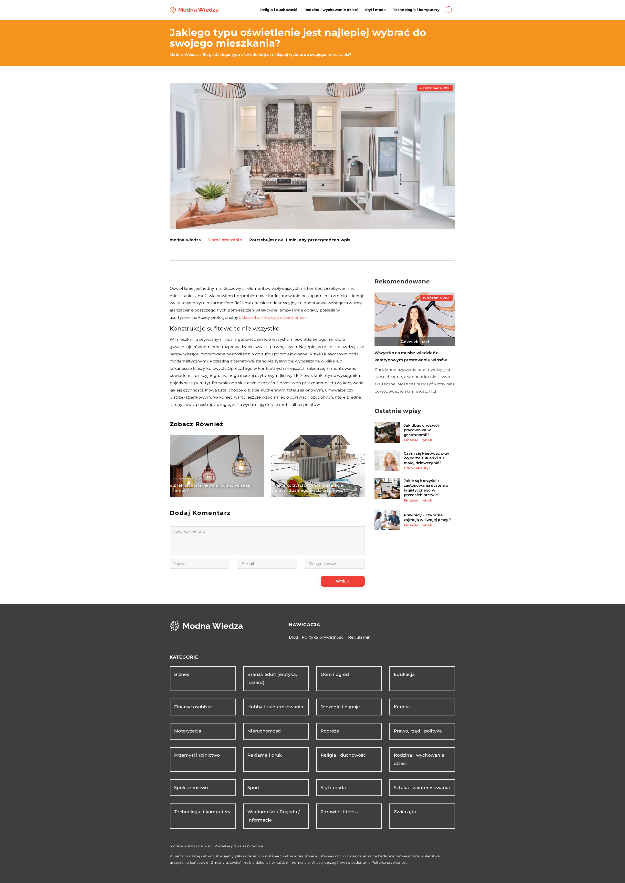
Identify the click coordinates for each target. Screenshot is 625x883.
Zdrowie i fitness (339, 811)
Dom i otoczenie (225, 240)
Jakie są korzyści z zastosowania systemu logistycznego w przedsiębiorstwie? (426, 487)
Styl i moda (375, 10)
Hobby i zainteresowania (275, 707)
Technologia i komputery (416, 10)
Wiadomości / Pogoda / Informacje (273, 816)
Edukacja (404, 674)
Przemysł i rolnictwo (197, 755)
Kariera (402, 707)
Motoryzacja (187, 731)
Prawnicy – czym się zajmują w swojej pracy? (427, 517)
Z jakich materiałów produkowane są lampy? (211, 488)
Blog (293, 637)
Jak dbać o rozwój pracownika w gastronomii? (421, 430)
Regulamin (359, 637)
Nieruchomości (264, 731)
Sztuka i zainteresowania (422, 787)
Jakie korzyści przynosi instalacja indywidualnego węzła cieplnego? (310, 488)
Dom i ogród (335, 674)
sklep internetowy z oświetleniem (273, 317)
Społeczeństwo (191, 787)
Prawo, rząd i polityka (418, 731)
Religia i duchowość (278, 10)
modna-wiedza (185, 240)
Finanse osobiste (193, 707)
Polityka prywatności (323, 637)
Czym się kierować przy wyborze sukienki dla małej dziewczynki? (426, 458)
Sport (253, 787)
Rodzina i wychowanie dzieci (331, 10)
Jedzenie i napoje (340, 707)
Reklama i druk (264, 755)
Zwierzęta (405, 811)
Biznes (181, 674)
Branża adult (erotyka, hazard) (272, 678)
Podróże (330, 731)
